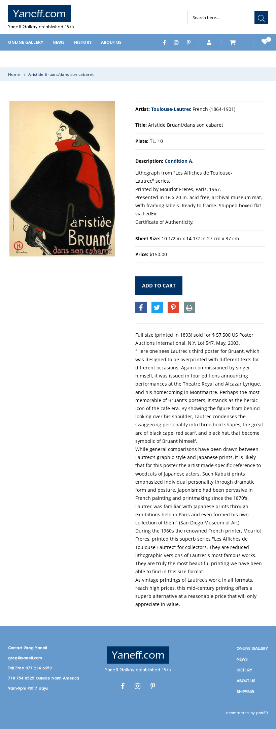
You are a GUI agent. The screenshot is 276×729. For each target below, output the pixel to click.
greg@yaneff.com (25, 658)
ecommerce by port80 (247, 713)
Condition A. (179, 161)
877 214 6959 (39, 668)
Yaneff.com (39, 13)
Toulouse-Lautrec (171, 109)
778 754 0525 (21, 678)
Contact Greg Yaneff (27, 648)
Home (14, 74)
